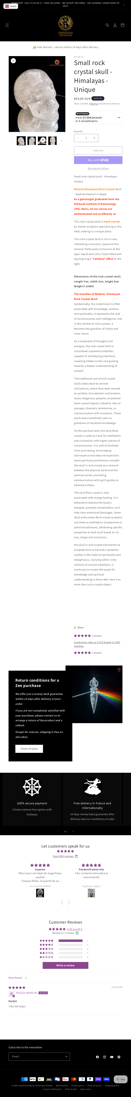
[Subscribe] (66, 1057)
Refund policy (62, 1085)
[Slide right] (62, 141)
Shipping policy (112, 1085)
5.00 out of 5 (74, 929)
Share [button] (80, 627)
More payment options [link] (98, 168)
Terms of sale (71, 1089)
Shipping (93, 103)
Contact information (52, 1089)
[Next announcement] (124, 4)
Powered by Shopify (44, 1085)
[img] (65, 851)
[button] (7, 25)
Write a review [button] (65, 965)
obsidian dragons (27, 1085)
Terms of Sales (29, 748)
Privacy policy (77, 1085)
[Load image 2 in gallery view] (31, 140)
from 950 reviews (63, 856)
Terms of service (94, 1085)
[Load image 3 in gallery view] (52, 140)
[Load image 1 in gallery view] (21, 140)
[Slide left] (12, 141)
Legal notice (85, 1089)
